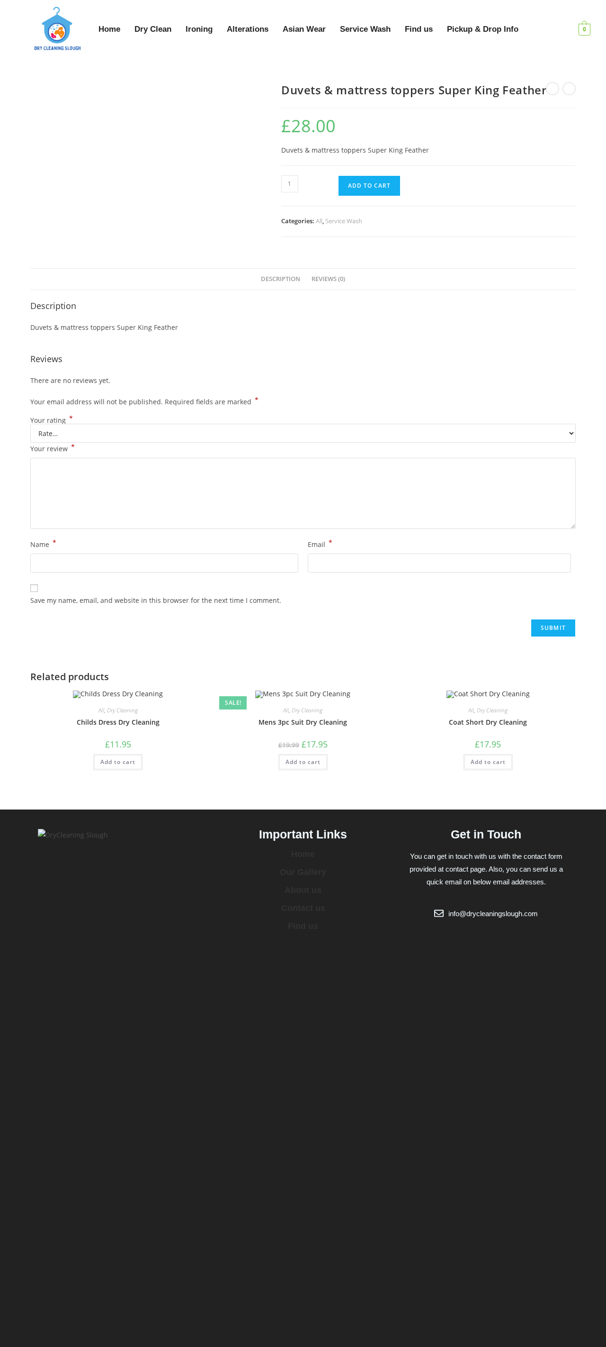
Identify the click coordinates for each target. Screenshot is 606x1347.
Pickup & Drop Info (482, 29)
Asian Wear (304, 29)
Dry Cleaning (122, 710)
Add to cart (369, 186)
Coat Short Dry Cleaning (488, 722)
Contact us (303, 908)
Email (320, 543)
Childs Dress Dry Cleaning (118, 722)
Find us (419, 29)
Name (43, 543)
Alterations (247, 29)
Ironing (199, 29)
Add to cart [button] (117, 762)
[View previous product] (552, 88)
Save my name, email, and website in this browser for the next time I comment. (155, 600)
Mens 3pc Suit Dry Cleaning (302, 722)
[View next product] (569, 88)
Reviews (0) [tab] (328, 279)
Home (109, 29)
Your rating (51, 420)
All (319, 221)
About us (303, 890)
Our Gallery (303, 872)
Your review (52, 448)
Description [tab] (280, 279)
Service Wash (365, 29)
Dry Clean (152, 29)
